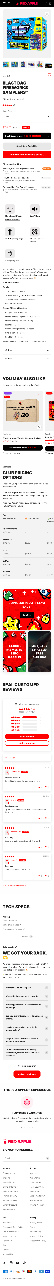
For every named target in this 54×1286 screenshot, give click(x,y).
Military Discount (10, 1205)
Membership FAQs (10, 1191)
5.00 (33, 709)
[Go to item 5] (40, 65)
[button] (7, 105)
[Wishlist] (45, 3)
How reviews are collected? (14, 885)
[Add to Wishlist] (49, 75)
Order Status (35, 1182)
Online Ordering (9, 1187)
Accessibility (8, 1254)
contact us (33, 964)
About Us (6, 1222)
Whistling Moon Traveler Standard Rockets (22, 438)
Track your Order (37, 1187)
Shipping (6, 1178)
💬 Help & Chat (9, 1173)
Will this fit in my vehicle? (13, 99)
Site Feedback (9, 1209)
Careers (6, 1250)
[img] (9, 768)
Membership (35, 1191)
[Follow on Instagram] (11, 1263)
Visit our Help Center (27, 1074)
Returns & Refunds (10, 1200)
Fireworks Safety (10, 1196)
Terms (32, 1227)
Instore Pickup (9, 1182)
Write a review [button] (27, 736)
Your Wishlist (35, 1178)
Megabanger (7, 434)
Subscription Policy (38, 1241)
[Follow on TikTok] (24, 1263)
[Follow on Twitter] (4, 1263)
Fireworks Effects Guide (13, 1227)
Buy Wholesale (36, 1200)
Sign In (33, 1173)
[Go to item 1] (6, 65)
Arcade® (6, 76)
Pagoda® (48, 434)
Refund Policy (35, 1231)
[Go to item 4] (31, 65)
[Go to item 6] (48, 66)
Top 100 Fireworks (10, 1231)
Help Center (14, 977)
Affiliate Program (37, 1205)
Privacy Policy (36, 1222)
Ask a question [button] (27, 743)
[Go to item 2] (14, 65)
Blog (4, 1245)
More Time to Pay (37, 1196)
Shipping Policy (36, 1236)
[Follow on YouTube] (18, 1263)
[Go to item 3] (23, 65)
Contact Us (7, 1241)
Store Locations (9, 1236)
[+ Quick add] (39, 427)
